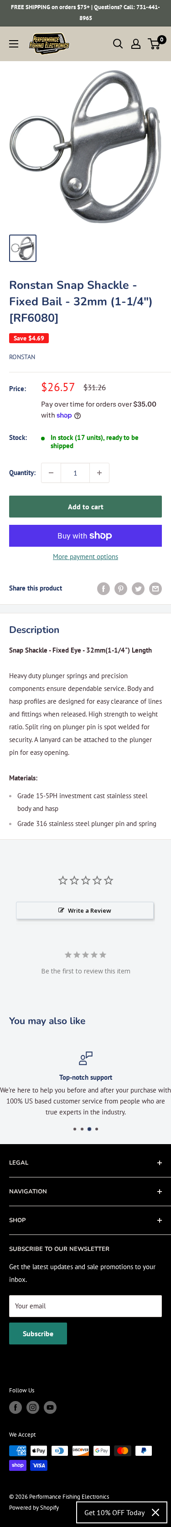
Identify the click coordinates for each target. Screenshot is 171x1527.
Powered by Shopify (34, 1507)
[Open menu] (13, 43)
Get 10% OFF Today (114, 1512)
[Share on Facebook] (103, 588)
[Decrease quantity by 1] (51, 472)
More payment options (85, 556)
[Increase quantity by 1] (99, 472)
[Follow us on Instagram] (32, 1407)
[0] (154, 43)
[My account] (135, 44)
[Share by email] (155, 588)
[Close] (155, 1512)
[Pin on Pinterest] (120, 588)
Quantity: (22, 472)
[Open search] (118, 44)
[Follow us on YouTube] (50, 1407)
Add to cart (86, 506)
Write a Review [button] (89, 910)
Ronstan (22, 357)
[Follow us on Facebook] (15, 1407)
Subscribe (38, 1333)
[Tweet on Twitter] (138, 588)
